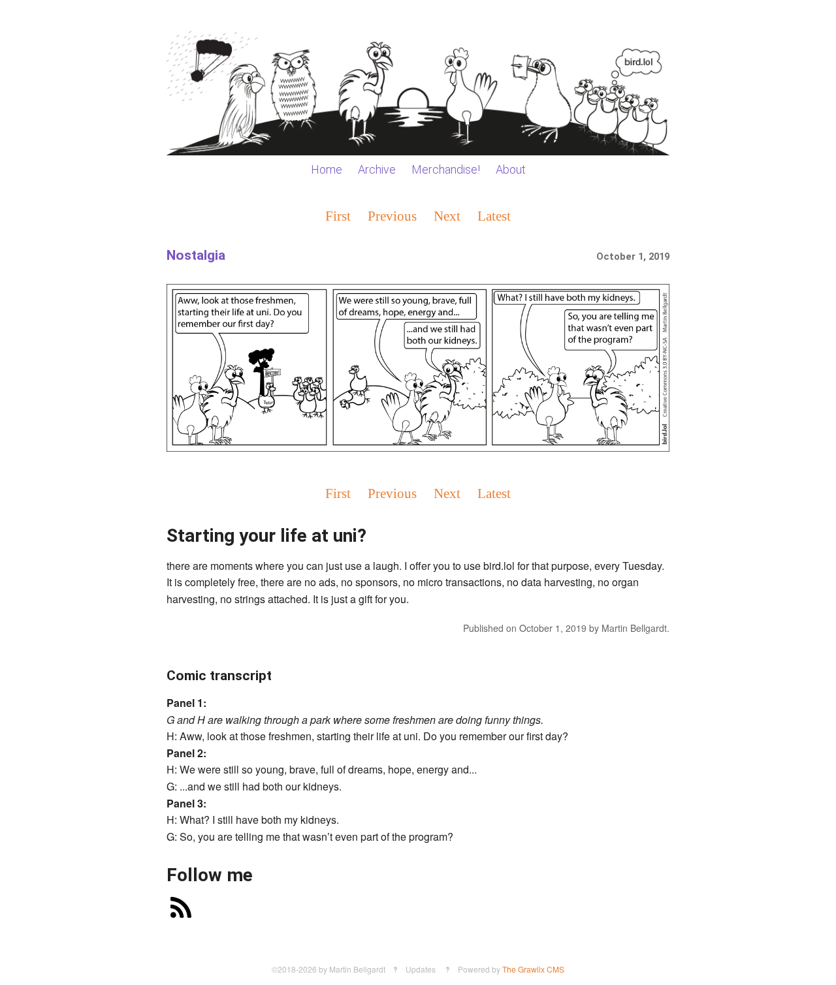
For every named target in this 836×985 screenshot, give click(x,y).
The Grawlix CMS (533, 969)
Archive (377, 169)
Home (326, 169)
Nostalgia (196, 255)
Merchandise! (445, 169)
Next (447, 216)
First (338, 216)
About (511, 169)
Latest (494, 216)
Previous (392, 216)
